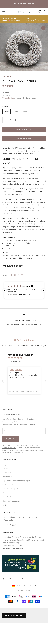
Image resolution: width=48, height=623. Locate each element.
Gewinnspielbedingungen (12, 501)
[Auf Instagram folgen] (10, 578)
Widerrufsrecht (8, 485)
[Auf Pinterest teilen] (18, 275)
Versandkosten (8, 98)
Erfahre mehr (7, 520)
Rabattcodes (7, 497)
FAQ (4, 464)
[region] (24, 47)
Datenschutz (7, 477)
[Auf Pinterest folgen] (16, 578)
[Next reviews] (43, 290)
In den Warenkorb (24, 129)
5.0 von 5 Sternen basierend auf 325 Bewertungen (24, 345)
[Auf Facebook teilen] (11, 275)
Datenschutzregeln (9, 448)
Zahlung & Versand (10, 489)
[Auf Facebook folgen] (3, 578)
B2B (4, 505)
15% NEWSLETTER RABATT (24, 4)
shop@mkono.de (17, 452)
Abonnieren (11, 439)
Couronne (7, 76)
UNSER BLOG (7, 532)
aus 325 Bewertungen (16, 361)
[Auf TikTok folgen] (23, 578)
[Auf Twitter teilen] (15, 275)
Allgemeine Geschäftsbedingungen (16, 481)
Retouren (6, 493)
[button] (24, 290)
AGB (33, 445)
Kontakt (5, 468)
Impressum (6, 473)
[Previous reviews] (4, 290)
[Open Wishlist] (39, 11)
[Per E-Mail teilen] (22, 275)
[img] (25, 358)
